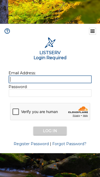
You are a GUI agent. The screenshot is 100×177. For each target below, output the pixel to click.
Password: (18, 86)
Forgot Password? (69, 143)
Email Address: (22, 73)
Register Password (31, 143)
